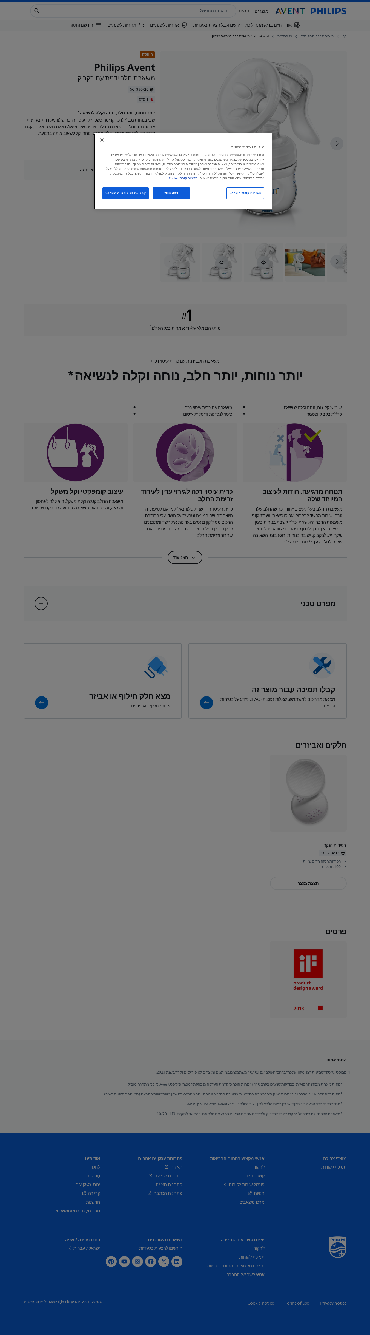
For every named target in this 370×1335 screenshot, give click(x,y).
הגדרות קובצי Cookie (245, 193)
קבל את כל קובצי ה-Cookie (125, 193)
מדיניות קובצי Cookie (183, 178)
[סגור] (102, 140)
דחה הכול (171, 193)
